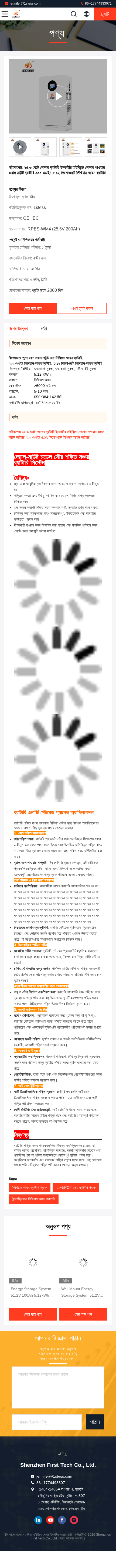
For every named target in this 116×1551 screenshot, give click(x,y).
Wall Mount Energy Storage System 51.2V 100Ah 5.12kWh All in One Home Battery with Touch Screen (81, 1293)
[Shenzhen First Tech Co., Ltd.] (22, 14)
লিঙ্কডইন (38, 1520)
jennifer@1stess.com (25, 3)
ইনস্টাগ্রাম (74, 1520)
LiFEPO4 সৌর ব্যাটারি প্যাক (75, 1187)
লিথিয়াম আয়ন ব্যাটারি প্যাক (29, 1187)
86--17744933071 (98, 3)
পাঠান (95, 1422)
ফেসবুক (62, 1520)
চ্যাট (105, 14)
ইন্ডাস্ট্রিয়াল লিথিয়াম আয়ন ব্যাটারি (33, 1199)
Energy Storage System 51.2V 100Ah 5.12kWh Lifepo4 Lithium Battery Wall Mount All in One (31, 1293)
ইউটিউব (50, 1520)
